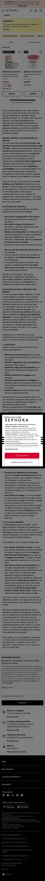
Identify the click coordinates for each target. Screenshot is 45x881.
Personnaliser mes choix (22, 462)
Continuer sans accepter (12, 417)
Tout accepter (22, 455)
